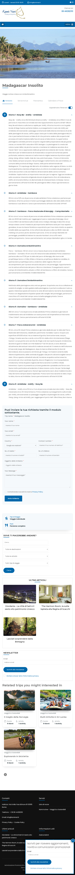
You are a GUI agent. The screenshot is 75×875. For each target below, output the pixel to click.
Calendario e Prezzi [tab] (55, 101)
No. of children (43, 451)
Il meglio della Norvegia (16, 717)
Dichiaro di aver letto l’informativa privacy (23, 676)
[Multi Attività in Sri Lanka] (55, 700)
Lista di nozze (44, 804)
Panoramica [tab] (38, 101)
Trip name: (9, 416)
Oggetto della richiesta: (14, 461)
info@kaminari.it (13, 817)
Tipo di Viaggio (15, 517)
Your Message (11, 471)
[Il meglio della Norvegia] (19, 700)
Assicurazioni (44, 835)
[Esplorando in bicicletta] (19, 739)
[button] (5, 774)
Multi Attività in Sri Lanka (53, 717)
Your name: (9, 421)
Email (5, 659)
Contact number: (45, 441)
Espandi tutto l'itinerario (58, 108)
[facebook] (70, 1)
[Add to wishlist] (32, 693)
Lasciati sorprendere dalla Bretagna (15, 850)
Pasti (11, 524)
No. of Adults (10, 451)
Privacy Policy (37, 492)
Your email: (9, 431)
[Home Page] (2, 24)
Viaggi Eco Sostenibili (12, 713)
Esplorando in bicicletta (16, 756)
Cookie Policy (19, 822)
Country (8, 441)
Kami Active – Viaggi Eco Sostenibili (52, 809)
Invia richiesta (13, 498)
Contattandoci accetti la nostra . (25, 492)
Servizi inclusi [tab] (23, 101)
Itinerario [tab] (8, 101)
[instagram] (72, 1)
